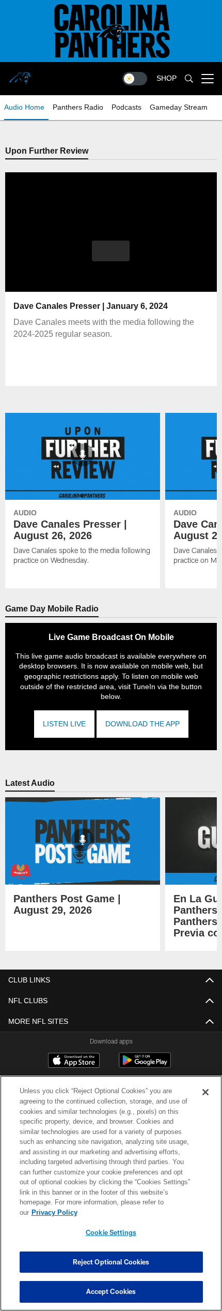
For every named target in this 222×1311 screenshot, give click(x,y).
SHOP (166, 78)
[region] (111, 1198)
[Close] (205, 1102)
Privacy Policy (133, 1212)
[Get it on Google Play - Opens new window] (144, 1065)
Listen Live (64, 724)
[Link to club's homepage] (20, 74)
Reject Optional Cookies (111, 1262)
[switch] (134, 78)
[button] (110, 251)
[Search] (189, 79)
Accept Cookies (111, 1291)
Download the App (142, 724)
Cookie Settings (111, 1232)
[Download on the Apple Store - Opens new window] (73, 1061)
